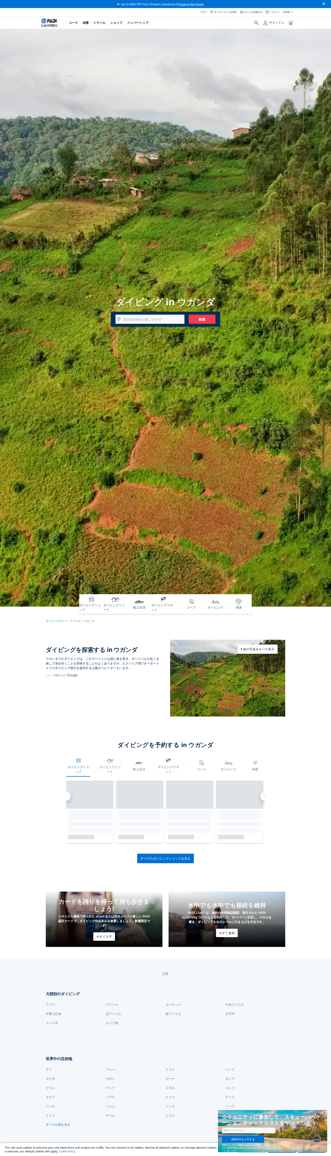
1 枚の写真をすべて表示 (257, 649)
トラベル (99, 22)
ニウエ (170, 1115)
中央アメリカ (234, 1004)
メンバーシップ (137, 22)
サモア (50, 1097)
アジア (50, 1004)
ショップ (116, 22)
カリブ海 (112, 1023)
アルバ (110, 1069)
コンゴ (230, 1088)
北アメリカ (113, 1014)
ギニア (230, 1079)
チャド (230, 1097)
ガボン (110, 1079)
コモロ (170, 1088)
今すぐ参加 (227, 933)
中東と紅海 (53, 1014)
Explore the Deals (191, 4)
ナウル (110, 1115)
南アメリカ (173, 1014)
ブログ (203, 12)
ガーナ (170, 1079)
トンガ (170, 1106)
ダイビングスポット (168, 769)
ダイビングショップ (78, 769)
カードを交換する (253, 12)
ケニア (110, 1088)
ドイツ (50, 1115)
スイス (170, 1097)
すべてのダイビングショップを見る (165, 858)
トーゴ (230, 1106)
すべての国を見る (58, 1124)
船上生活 (139, 769)
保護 (86, 22)
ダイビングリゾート (110, 769)
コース (73, 22)
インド (230, 1069)
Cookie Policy (67, 1151)
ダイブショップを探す (225, 12)
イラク (170, 1069)
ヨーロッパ (173, 1004)
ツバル (50, 1106)
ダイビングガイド (56, 621)
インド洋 (52, 1023)
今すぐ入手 (104, 936)
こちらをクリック (273, 1147)
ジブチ (110, 1097)
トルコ (110, 1106)
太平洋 (230, 1014)
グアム (50, 1088)
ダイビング (228, 769)
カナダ (50, 1079)
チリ (49, 1069)
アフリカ (75, 621)
